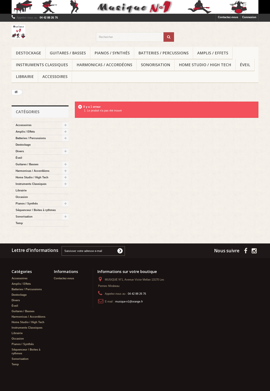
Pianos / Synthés (112, 52)
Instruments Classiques (42, 64)
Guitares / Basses (68, 52)
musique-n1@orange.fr (129, 301)
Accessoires (55, 76)
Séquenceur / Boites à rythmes (36, 210)
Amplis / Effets (212, 52)
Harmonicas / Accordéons (104, 64)
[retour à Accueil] (16, 92)
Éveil (245, 64)
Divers (20, 151)
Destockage (28, 52)
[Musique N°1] (135, 7)
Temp (19, 223)
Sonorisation (155, 64)
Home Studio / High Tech (205, 64)
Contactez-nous (228, 17)
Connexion (249, 17)
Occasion (22, 197)
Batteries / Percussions (163, 52)
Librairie (25, 76)
